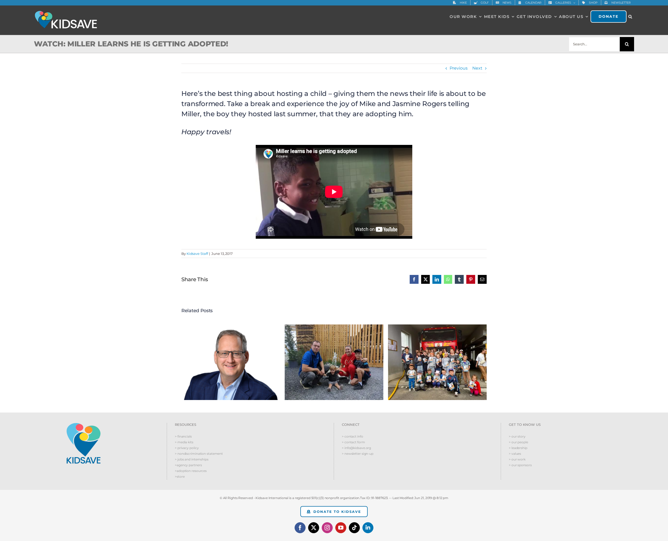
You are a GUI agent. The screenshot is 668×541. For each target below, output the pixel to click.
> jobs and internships (191, 459)
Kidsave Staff (197, 253)
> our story (517, 436)
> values (515, 454)
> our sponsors (520, 465)
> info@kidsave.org (356, 448)
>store (179, 476)
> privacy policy (187, 448)
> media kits (184, 442)
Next (477, 68)
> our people (518, 442)
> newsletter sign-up (357, 454)
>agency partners (188, 465)
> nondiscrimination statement (199, 454)
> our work (517, 459)
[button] (630, 16)
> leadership (518, 448)
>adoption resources (191, 471)
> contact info (352, 436)
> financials (183, 436)
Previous (458, 68)
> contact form (353, 442)
